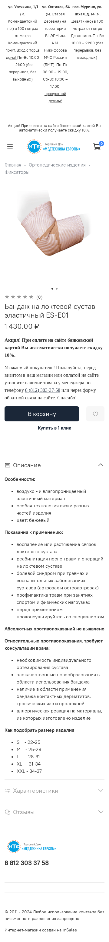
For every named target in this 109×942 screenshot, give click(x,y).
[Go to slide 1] (52, 289)
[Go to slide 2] (57, 289)
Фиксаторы (17, 172)
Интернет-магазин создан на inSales (41, 930)
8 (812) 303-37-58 (42, 390)
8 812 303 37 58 (27, 863)
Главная (13, 165)
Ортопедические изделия (57, 165)
